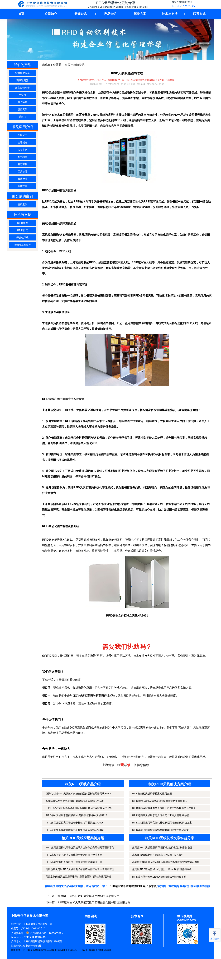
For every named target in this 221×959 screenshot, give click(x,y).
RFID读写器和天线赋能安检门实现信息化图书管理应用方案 (93, 902)
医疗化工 (22, 135)
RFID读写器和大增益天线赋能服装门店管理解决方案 (160, 829)
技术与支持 (169, 14)
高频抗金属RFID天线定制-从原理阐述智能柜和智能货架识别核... (166, 862)
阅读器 (106, 950)
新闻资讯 (80, 14)
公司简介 (51, 14)
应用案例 (22, 204)
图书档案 (22, 157)
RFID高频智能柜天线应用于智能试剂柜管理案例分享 (74, 862)
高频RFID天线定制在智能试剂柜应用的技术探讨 (158, 854)
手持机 (22, 95)
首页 (21, 14)
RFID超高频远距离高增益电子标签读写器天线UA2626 (75, 822)
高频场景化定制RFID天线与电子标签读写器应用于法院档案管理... (81, 869)
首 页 (67, 64)
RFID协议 (22, 230)
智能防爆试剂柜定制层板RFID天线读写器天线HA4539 (75, 800)
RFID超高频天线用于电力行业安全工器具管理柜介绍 (160, 815)
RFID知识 (22, 223)
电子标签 (22, 102)
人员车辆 (22, 149)
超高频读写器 (22, 87)
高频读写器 (22, 80)
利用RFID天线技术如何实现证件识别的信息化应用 (88, 896)
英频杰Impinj (44, 950)
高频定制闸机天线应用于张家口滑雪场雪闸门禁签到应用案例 (78, 876)
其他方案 (22, 186)
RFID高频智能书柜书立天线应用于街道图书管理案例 (74, 854)
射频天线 (22, 109)
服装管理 (22, 178)
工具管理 (22, 171)
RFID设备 (83, 950)
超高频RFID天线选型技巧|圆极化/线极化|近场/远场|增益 (162, 847)
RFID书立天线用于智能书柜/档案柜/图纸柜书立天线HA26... (77, 815)
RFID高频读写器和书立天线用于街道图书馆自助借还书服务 (164, 808)
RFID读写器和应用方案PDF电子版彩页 (133, 886)
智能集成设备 (22, 73)
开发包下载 (22, 237)
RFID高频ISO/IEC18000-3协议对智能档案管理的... (159, 800)
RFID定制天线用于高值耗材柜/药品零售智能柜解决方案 (162, 822)
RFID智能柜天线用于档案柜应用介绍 (152, 793)
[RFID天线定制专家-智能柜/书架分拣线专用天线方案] (43, 4)
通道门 (22, 116)
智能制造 (22, 142)
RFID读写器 (58, 950)
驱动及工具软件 (22, 244)
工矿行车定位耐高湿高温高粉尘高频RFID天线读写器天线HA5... (80, 808)
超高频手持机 (95, 950)
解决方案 (140, 14)
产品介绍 (110, 14)
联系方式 (199, 14)
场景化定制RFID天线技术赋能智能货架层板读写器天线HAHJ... (79, 793)
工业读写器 (71, 950)
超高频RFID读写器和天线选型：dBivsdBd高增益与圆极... (163, 869)
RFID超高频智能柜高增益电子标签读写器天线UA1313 (75, 829)
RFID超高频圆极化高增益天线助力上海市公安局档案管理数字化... (81, 847)
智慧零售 (22, 164)
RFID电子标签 (30, 950)
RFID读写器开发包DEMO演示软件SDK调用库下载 (159, 876)
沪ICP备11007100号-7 (33, 928)
